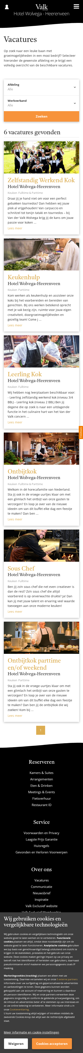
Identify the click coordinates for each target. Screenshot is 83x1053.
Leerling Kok (25, 375)
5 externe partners (67, 979)
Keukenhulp (24, 278)
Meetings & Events (41, 792)
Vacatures (41, 880)
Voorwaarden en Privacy (41, 833)
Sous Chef (21, 569)
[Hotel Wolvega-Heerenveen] (41, 10)
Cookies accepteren (52, 1043)
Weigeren (16, 1043)
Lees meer (15, 228)
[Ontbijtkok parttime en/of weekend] (41, 638)
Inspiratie (41, 899)
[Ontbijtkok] (41, 449)
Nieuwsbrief (41, 893)
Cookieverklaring (19, 1009)
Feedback (80, 432)
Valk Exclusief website (41, 906)
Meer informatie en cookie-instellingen (31, 1032)
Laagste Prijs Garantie (41, 839)
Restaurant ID (42, 805)
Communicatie (41, 886)
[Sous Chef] (41, 546)
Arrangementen (41, 779)
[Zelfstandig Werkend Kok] (41, 157)
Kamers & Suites (41, 773)
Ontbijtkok (22, 472)
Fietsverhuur (41, 798)
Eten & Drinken (41, 785)
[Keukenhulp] (41, 254)
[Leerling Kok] (41, 351)
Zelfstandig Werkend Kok (41, 181)
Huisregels (41, 846)
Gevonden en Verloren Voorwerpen (41, 852)
